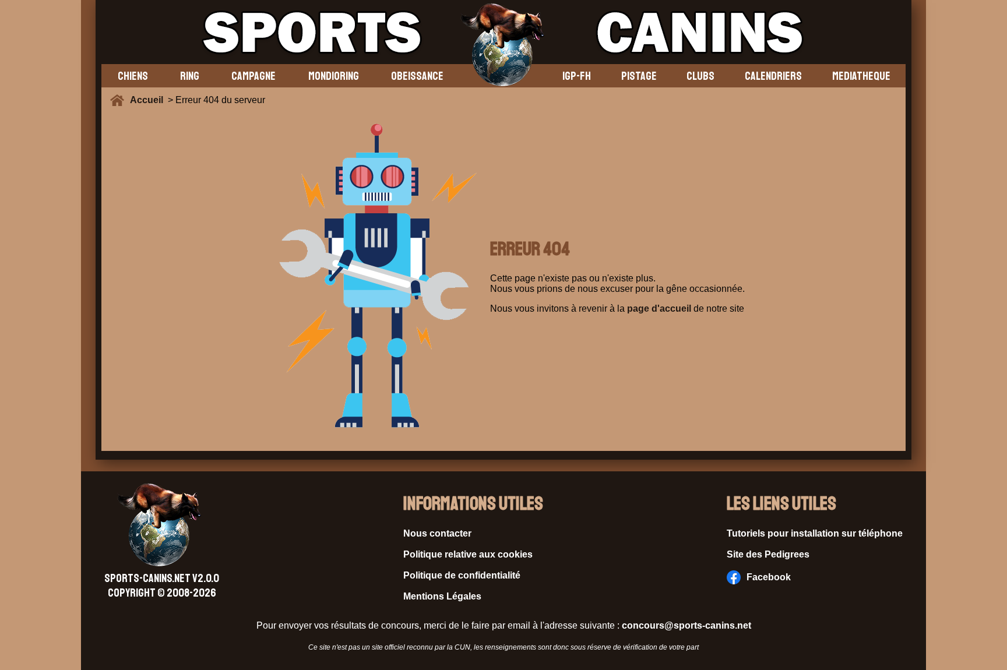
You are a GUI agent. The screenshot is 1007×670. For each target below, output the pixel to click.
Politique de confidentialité (461, 575)
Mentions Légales (442, 596)
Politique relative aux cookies (468, 554)
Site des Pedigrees (768, 554)
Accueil (149, 100)
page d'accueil (659, 308)
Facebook (769, 577)
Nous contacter (437, 533)
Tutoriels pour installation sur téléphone (815, 533)
